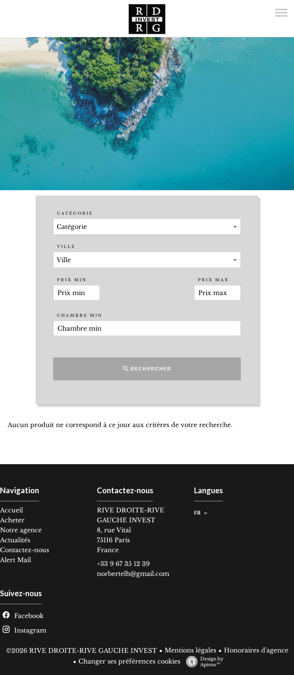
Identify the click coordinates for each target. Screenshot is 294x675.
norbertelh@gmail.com (133, 573)
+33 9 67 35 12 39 (123, 563)
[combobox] (147, 226)
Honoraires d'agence (256, 650)
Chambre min (80, 315)
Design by (212, 661)
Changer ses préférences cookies (129, 661)
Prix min (72, 279)
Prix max (213, 279)
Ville (66, 246)
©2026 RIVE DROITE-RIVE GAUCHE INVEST (81, 650)
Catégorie (75, 213)
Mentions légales (190, 650)
